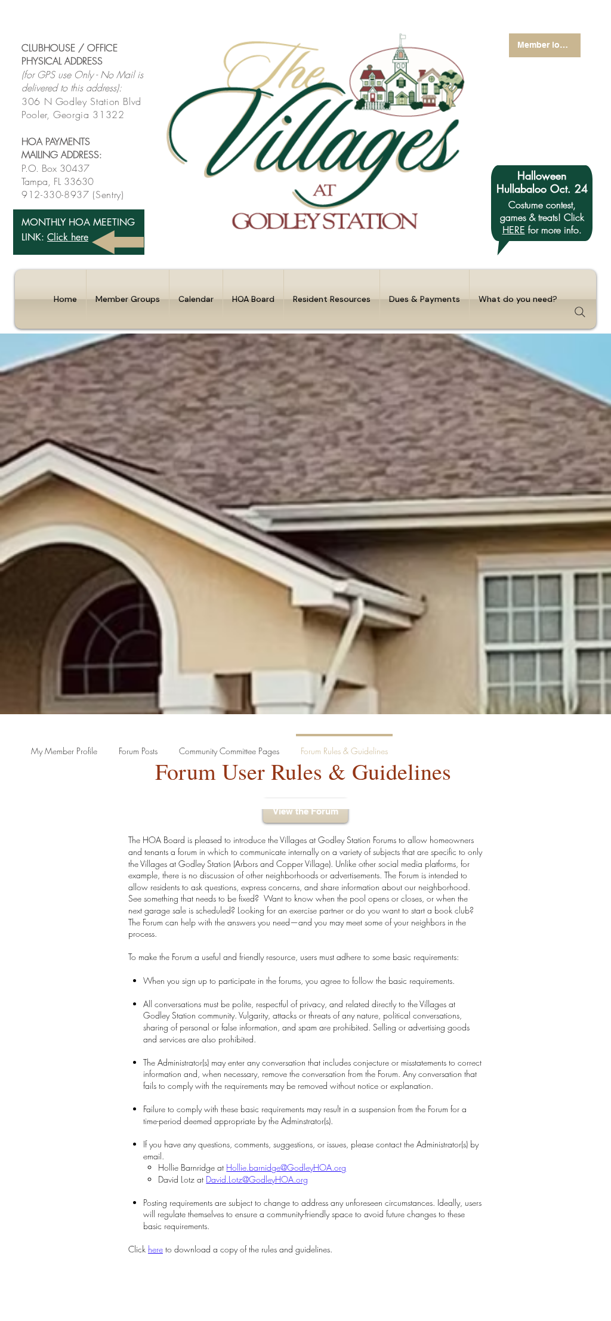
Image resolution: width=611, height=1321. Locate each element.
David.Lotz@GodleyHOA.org (257, 1179)
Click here (67, 237)
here (155, 1249)
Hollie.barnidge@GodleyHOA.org (286, 1167)
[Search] (580, 312)
